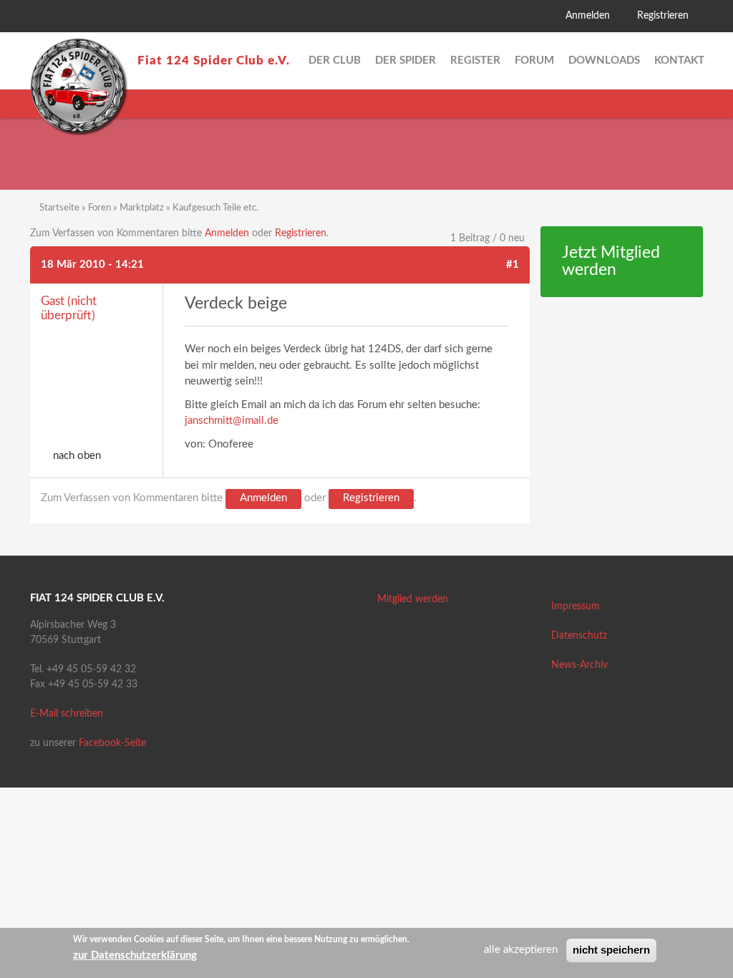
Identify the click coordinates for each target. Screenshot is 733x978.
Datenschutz (579, 636)
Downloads (604, 60)
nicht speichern (611, 950)
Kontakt (679, 60)
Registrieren (663, 16)
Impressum (575, 606)
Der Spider (405, 60)
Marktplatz (142, 208)
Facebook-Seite (112, 743)
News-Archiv (579, 665)
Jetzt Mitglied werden (611, 262)
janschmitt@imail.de (231, 420)
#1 (512, 264)
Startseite (59, 208)
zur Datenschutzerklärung (135, 955)
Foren (99, 208)
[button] (41, 18)
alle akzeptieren (521, 949)
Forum (534, 60)
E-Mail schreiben (66, 714)
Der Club (335, 60)
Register (475, 60)
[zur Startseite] (78, 86)
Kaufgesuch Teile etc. (215, 208)
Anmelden (587, 16)
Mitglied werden (412, 599)
